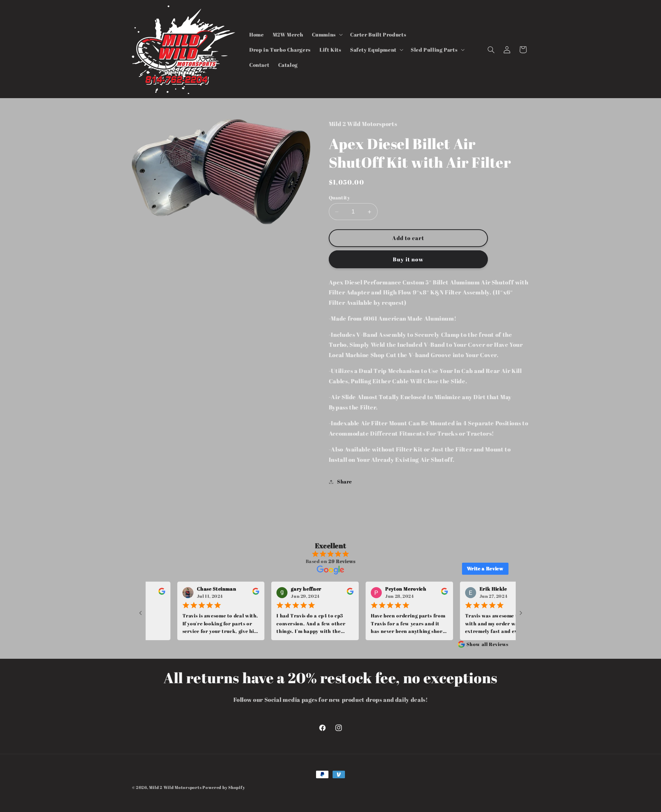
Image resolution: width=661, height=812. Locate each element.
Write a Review (485, 568)
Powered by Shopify (223, 787)
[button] (326, 34)
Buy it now (408, 259)
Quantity (339, 198)
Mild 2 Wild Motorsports (175, 787)
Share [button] (344, 481)
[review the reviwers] (237, 593)
